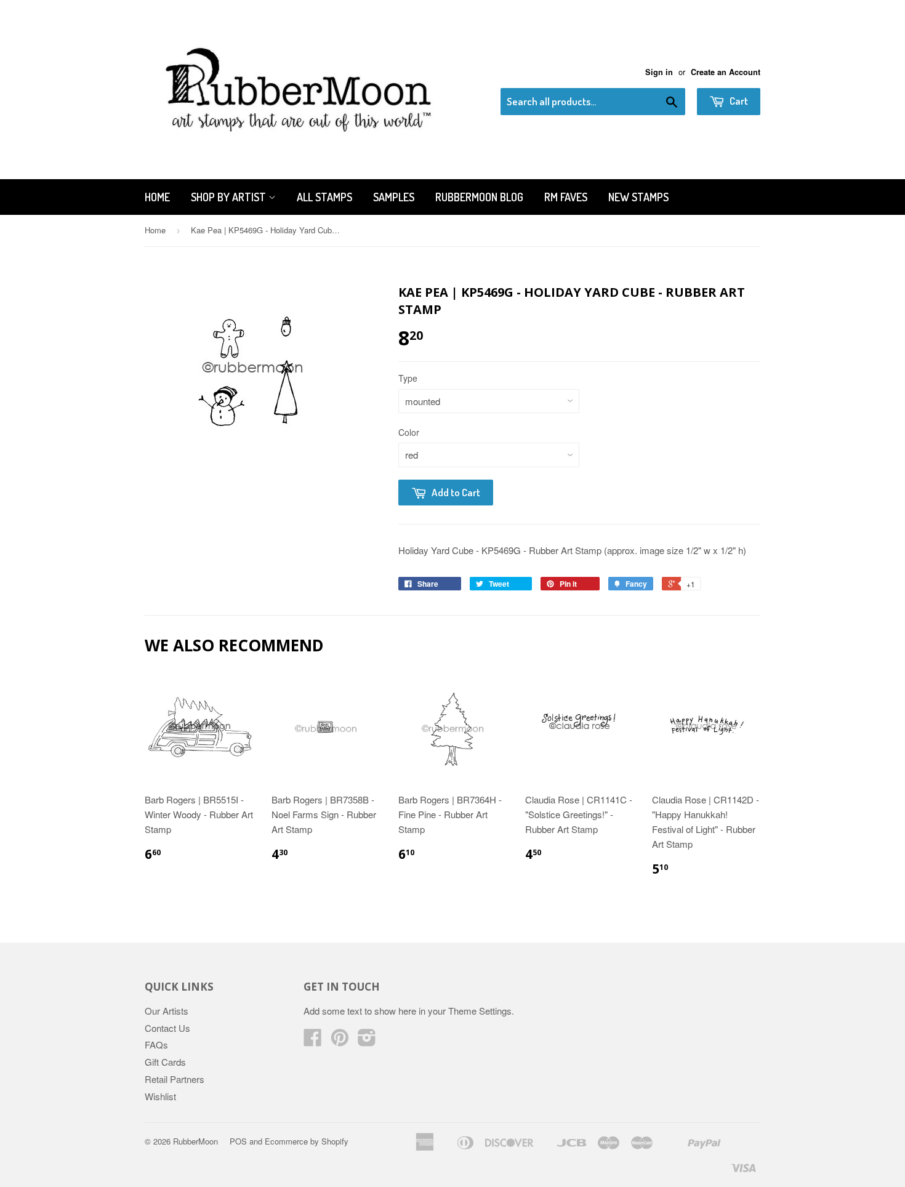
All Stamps (324, 197)
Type (407, 378)
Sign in (659, 72)
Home (157, 197)
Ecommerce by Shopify (306, 1141)
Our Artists (166, 1010)
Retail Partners (174, 1078)
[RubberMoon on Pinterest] (340, 1040)
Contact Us (167, 1027)
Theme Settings (480, 1010)
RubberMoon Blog (479, 197)
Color (408, 432)
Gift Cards (165, 1061)
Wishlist (160, 1096)
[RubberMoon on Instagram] (367, 1040)
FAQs (156, 1044)
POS (238, 1141)
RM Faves (565, 197)
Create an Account (725, 72)
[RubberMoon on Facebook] (313, 1040)
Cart (738, 100)
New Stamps (638, 197)
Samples (393, 197)
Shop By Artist (229, 197)
